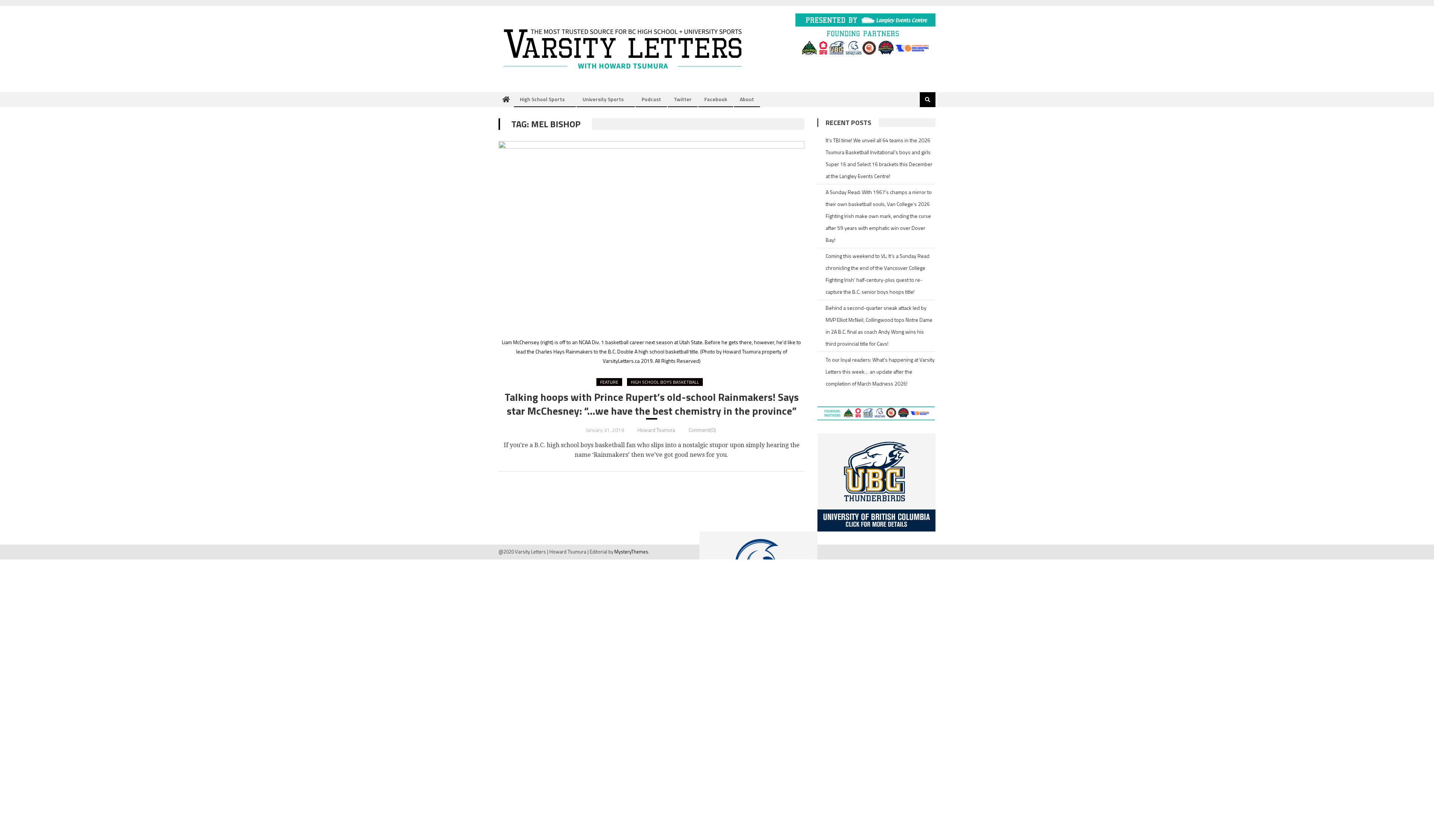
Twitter (683, 99)
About (747, 99)
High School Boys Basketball (665, 382)
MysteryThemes (631, 551)
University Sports (603, 99)
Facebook (715, 99)
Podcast (651, 99)
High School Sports (542, 99)
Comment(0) (702, 430)
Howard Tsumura (656, 430)
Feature (609, 382)
